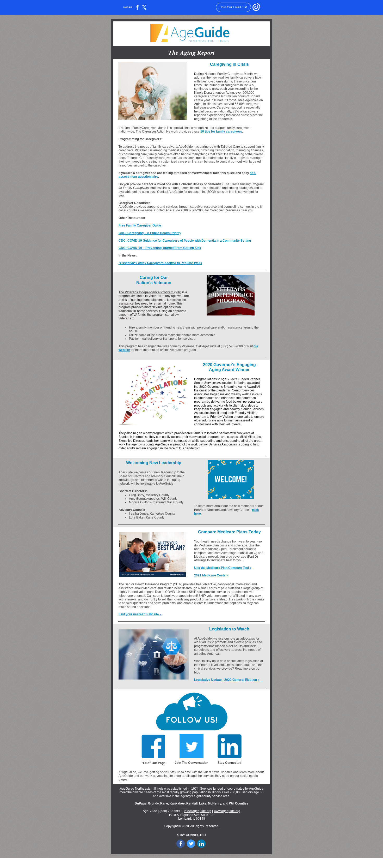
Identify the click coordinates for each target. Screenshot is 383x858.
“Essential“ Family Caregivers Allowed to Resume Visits (160, 263)
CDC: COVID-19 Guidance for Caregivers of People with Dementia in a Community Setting (185, 240)
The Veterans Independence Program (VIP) (150, 292)
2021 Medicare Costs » (211, 575)
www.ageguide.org (227, 811)
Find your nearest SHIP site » (140, 614)
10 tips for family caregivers (221, 131)
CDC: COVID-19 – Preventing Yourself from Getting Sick (160, 248)
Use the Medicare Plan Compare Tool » (222, 568)
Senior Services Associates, (214, 383)
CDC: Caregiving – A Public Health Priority (150, 233)
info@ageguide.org (197, 811)
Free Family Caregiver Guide (140, 225)
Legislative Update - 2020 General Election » (227, 680)
